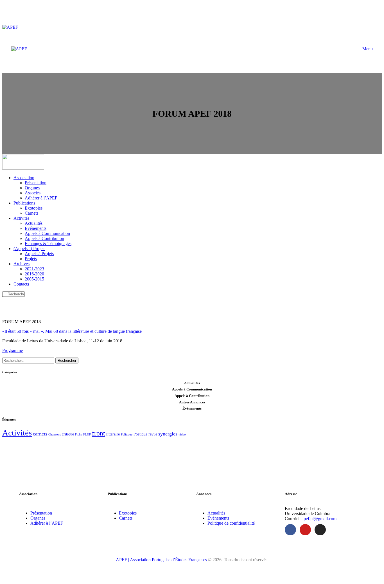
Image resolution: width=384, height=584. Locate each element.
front (98, 433)
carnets (40, 434)
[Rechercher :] (28, 360)
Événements (218, 518)
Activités (17, 432)
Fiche (78, 434)
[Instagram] (320, 529)
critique (68, 434)
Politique (126, 434)
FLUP (87, 434)
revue (152, 434)
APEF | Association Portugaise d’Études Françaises (162, 559)
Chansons (54, 434)
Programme (12, 350)
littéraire (113, 434)
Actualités (216, 513)
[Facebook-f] (290, 529)
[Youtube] (305, 529)
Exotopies (128, 513)
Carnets (125, 518)
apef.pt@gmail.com (319, 518)
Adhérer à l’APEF (46, 523)
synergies (167, 434)
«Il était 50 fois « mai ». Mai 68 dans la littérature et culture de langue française (72, 331)
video (182, 434)
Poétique (140, 434)
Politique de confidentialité (231, 523)
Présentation (41, 513)
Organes (37, 518)
